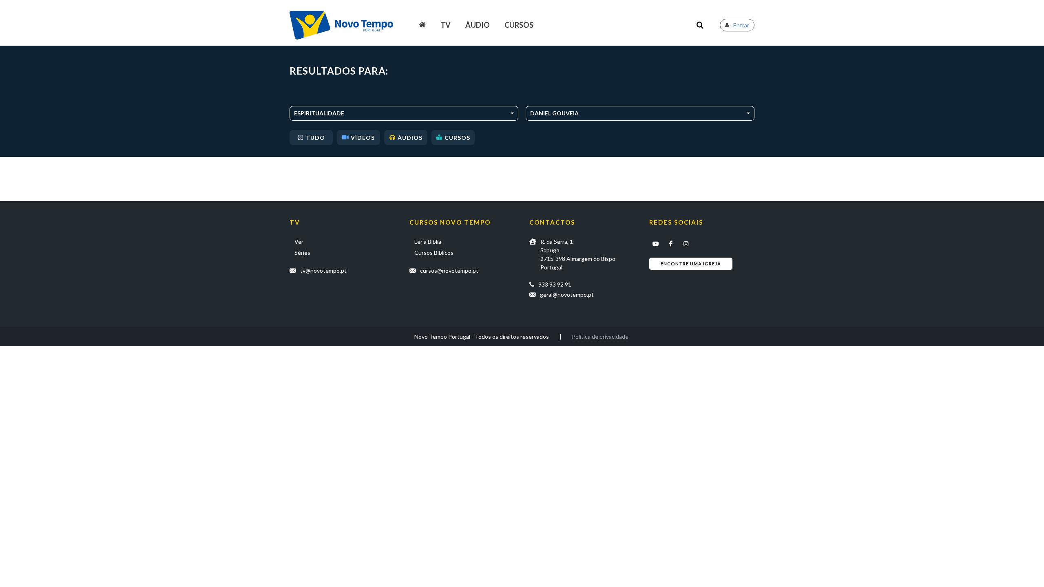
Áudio (477, 24)
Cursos (518, 24)
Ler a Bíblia (427, 241)
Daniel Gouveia (554, 113)
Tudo (315, 137)
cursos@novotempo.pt (449, 270)
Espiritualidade (319, 113)
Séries (302, 252)
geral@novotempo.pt (567, 294)
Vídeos (363, 137)
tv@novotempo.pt (323, 270)
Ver (298, 241)
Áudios (410, 137)
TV (445, 24)
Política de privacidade (600, 336)
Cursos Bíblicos (433, 252)
